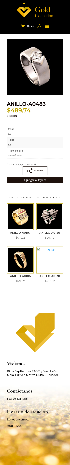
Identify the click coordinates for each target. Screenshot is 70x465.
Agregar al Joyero (35, 180)
